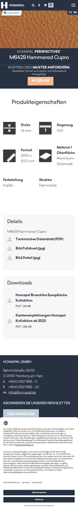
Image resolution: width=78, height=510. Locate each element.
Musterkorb (45, 5)
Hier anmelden (21, 414)
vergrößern (13, 13)
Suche (33, 5)
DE (70, 12)
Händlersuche (39, 5)
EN (75, 12)
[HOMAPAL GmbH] (12, 5)
